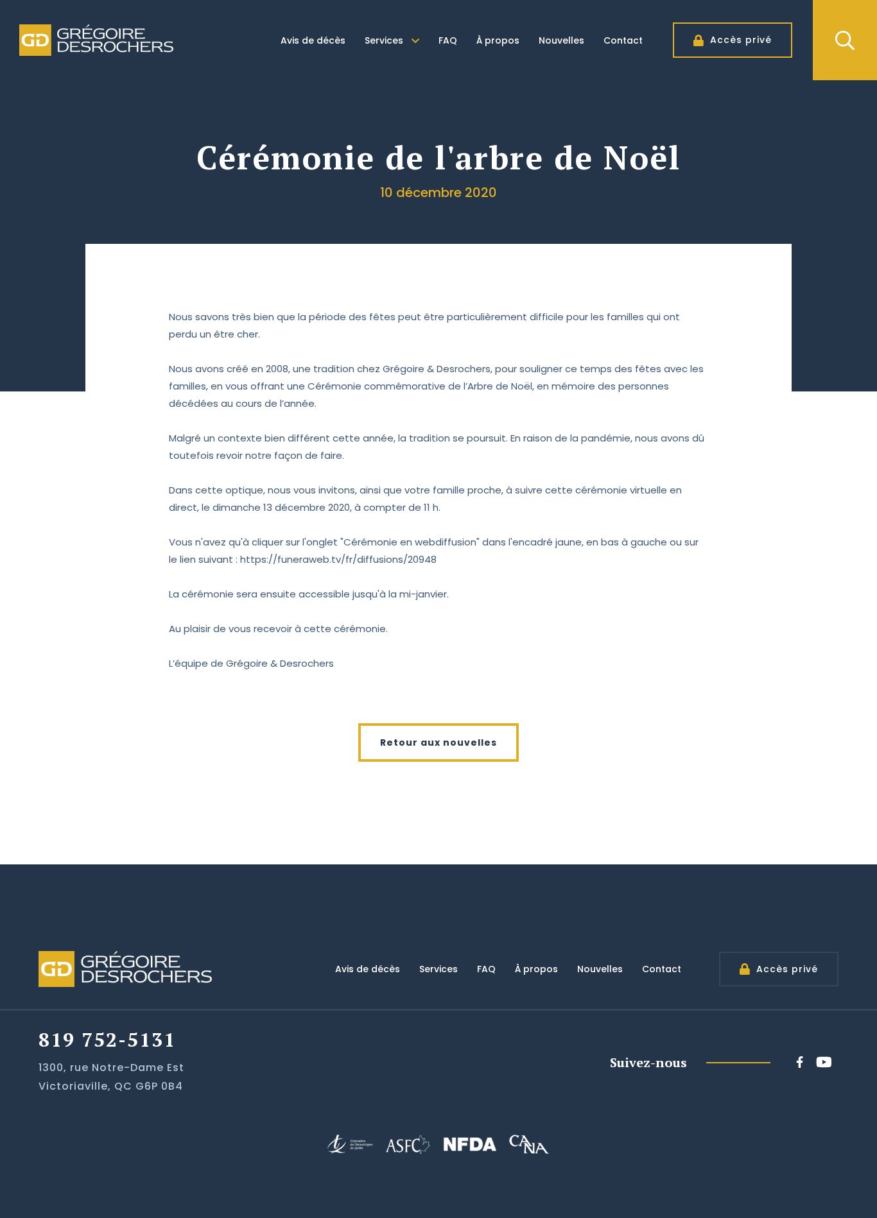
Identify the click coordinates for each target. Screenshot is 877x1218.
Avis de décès (313, 40)
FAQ (447, 40)
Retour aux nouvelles (438, 742)
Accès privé (741, 39)
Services (384, 40)
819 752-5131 (107, 1039)
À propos (497, 40)
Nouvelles (561, 40)
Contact (623, 40)
